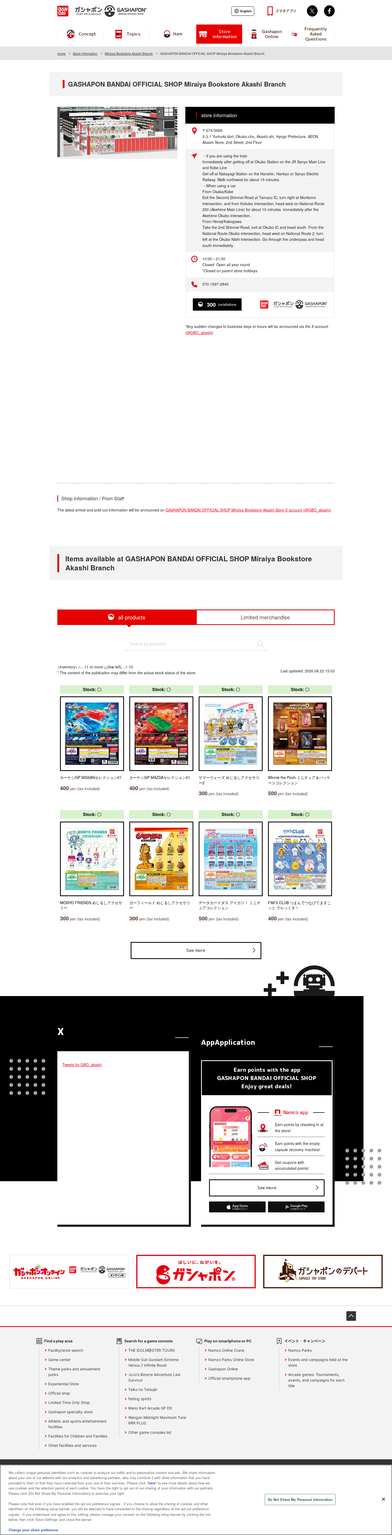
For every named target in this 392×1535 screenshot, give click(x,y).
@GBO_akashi (199, 332)
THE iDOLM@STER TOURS (151, 1350)
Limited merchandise (265, 617)
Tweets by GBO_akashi (82, 1064)
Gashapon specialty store (70, 1412)
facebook (329, 11)
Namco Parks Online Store (231, 1359)
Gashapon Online (223, 1369)
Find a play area (58, 1341)
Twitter (312, 11)
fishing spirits (139, 1398)
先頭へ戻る (351, 1316)
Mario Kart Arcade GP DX (150, 1408)
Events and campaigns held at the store (318, 1362)
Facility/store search (65, 1350)
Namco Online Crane (226, 1350)
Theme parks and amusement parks (74, 1372)
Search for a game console (148, 1341)
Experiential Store (63, 1384)
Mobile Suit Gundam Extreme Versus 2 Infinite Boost (153, 1362)
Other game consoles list (149, 1432)
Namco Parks (300, 1350)
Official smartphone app (229, 1378)
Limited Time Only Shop (69, 1402)
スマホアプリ (285, 11)
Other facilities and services (72, 1445)
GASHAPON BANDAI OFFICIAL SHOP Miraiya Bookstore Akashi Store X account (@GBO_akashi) (248, 510)
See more (195, 950)
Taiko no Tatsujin (142, 1389)
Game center (59, 1359)
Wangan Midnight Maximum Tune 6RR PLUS (157, 1420)
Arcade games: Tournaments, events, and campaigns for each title (316, 1380)
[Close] (383, 1499)
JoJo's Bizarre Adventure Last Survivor (154, 1377)
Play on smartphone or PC (228, 1341)
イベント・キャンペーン (304, 1341)
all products (131, 617)
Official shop (59, 1393)
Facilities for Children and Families (77, 1436)
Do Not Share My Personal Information (300, 1499)
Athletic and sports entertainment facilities (77, 1424)
